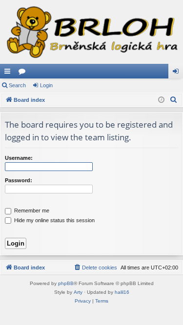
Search (17, 85)
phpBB (66, 283)
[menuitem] (173, 100)
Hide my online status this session (54, 220)
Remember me (31, 210)
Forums (24, 73)
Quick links (9, 73)
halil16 (122, 292)
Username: (19, 158)
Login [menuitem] (177, 73)
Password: (18, 180)
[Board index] (91, 32)
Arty (78, 292)
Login (46, 85)
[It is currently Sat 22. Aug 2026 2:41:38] (161, 100)
